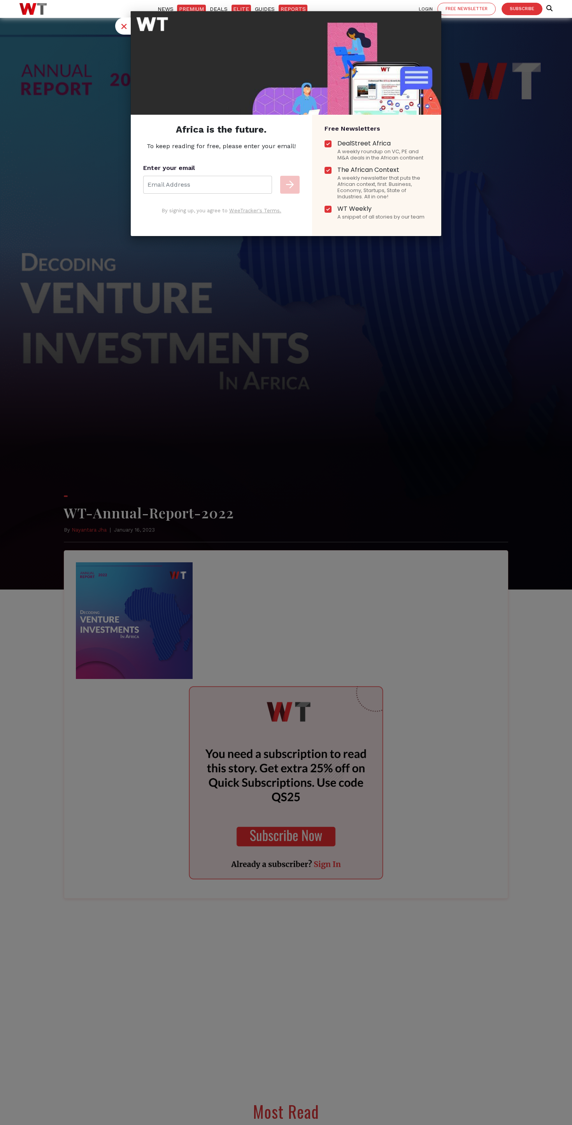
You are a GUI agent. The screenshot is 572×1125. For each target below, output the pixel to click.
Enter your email (169, 167)
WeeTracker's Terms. (255, 210)
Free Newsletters (352, 128)
